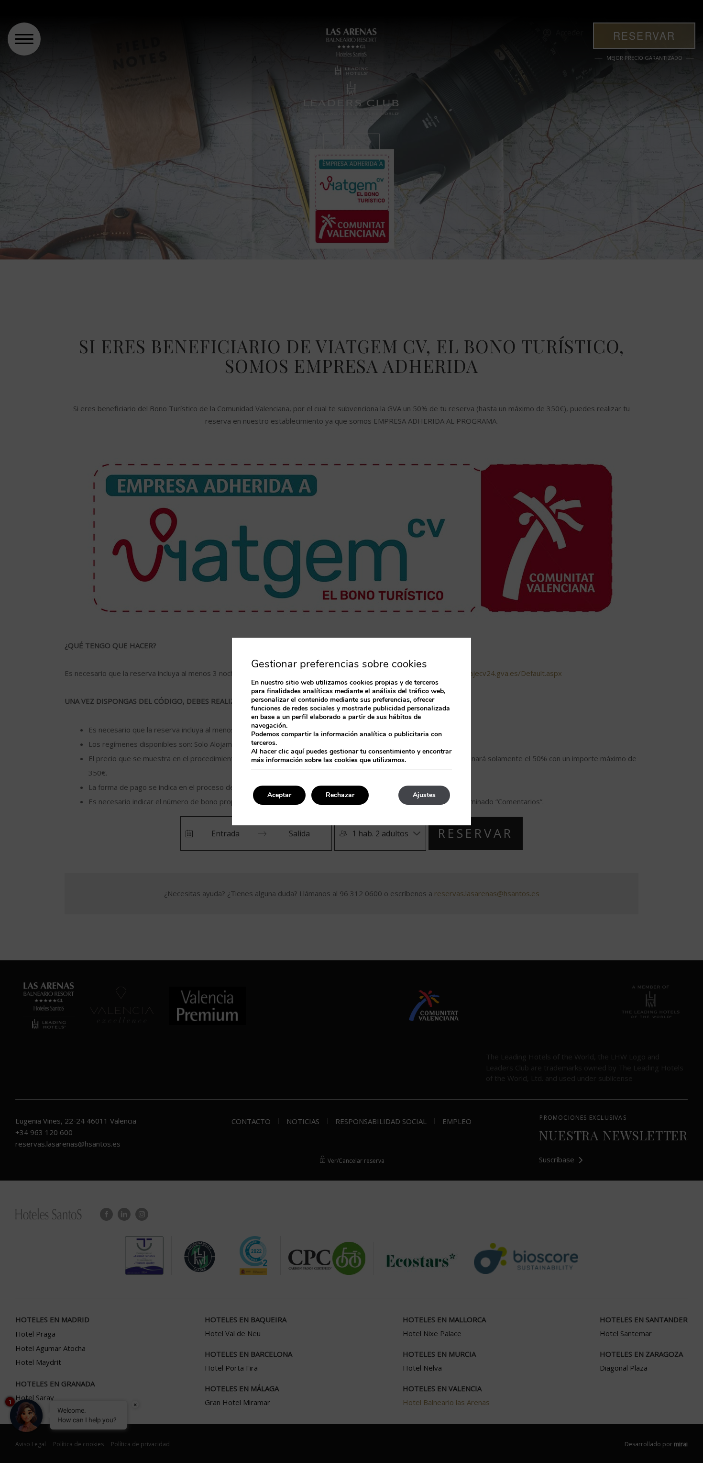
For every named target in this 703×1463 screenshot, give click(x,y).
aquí (297, 751)
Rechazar (340, 794)
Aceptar (279, 794)
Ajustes (424, 794)
